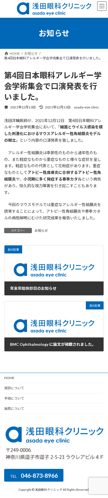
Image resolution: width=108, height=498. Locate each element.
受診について (14, 388)
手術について (14, 398)
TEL (34, 475)
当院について (14, 408)
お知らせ (41, 230)
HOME (9, 378)
